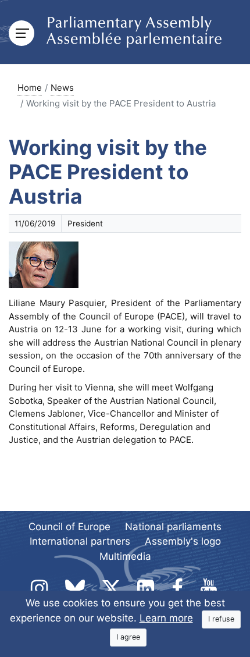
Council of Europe (69, 526)
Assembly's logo (183, 541)
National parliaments (173, 526)
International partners (80, 541)
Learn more (166, 618)
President (85, 223)
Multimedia (125, 556)
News (62, 87)
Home (29, 87)
